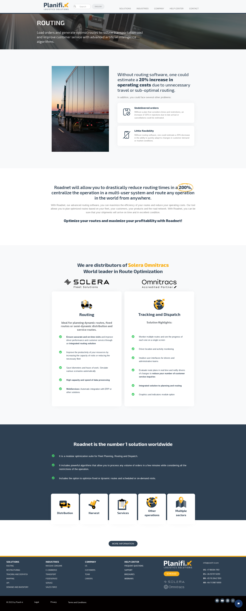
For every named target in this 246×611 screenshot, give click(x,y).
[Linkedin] (227, 600)
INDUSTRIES (142, 9)
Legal (36, 602)
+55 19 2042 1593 (214, 578)
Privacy (54, 602)
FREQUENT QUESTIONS (133, 566)
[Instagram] (233, 600)
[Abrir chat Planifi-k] (239, 604)
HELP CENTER (177, 9)
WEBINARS (129, 578)
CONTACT (194, 9)
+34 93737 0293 (213, 574)
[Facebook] (217, 600)
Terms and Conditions (77, 602)
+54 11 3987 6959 (214, 582)
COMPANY (159, 9)
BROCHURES (129, 574)
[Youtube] (222, 600)
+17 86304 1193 (213, 570)
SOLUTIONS (125, 9)
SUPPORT (128, 570)
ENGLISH (98, 6)
